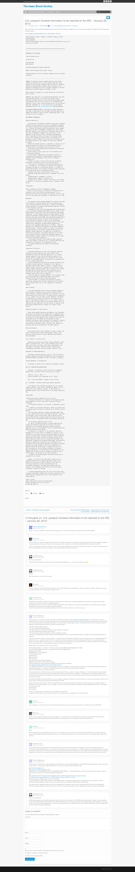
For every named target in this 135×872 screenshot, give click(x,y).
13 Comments (74, 25)
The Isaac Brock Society (37, 6)
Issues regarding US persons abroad (62, 25)
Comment (28, 817)
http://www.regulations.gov (45, 106)
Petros (34, 538)
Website (27, 843)
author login (50, 12)
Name (27, 832)
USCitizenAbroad (44, 25)
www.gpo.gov (67, 41)
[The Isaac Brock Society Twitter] (111, 1)
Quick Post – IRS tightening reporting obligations (38, 510)
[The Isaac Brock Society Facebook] (106, 1)
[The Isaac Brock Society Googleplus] (104, 1)
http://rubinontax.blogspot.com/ (36, 768)
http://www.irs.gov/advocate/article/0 (79, 619)
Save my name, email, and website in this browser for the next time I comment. (44, 850)
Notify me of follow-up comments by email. (37, 853)
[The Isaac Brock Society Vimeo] (108, 1)
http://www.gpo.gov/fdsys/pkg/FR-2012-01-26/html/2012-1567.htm (43, 33)
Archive (58, 12)
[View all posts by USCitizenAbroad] (48, 25)
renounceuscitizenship (38, 526)
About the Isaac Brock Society (37, 12)
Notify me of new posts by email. (35, 855)
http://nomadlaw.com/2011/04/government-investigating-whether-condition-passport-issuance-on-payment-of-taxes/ (57, 776)
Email (26, 838)
